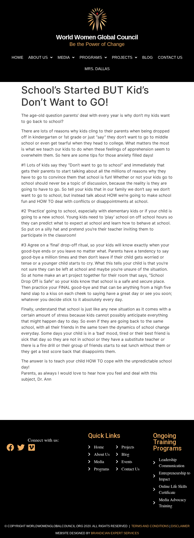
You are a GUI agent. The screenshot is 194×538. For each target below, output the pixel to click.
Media (64, 57)
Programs (91, 57)
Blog (147, 57)
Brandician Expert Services (115, 533)
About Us (38, 57)
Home (17, 57)
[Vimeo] (31, 447)
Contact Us (170, 57)
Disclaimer (180, 526)
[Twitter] (21, 447)
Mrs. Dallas (97, 69)
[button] (40, 57)
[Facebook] (10, 447)
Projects (122, 57)
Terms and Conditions (150, 526)
